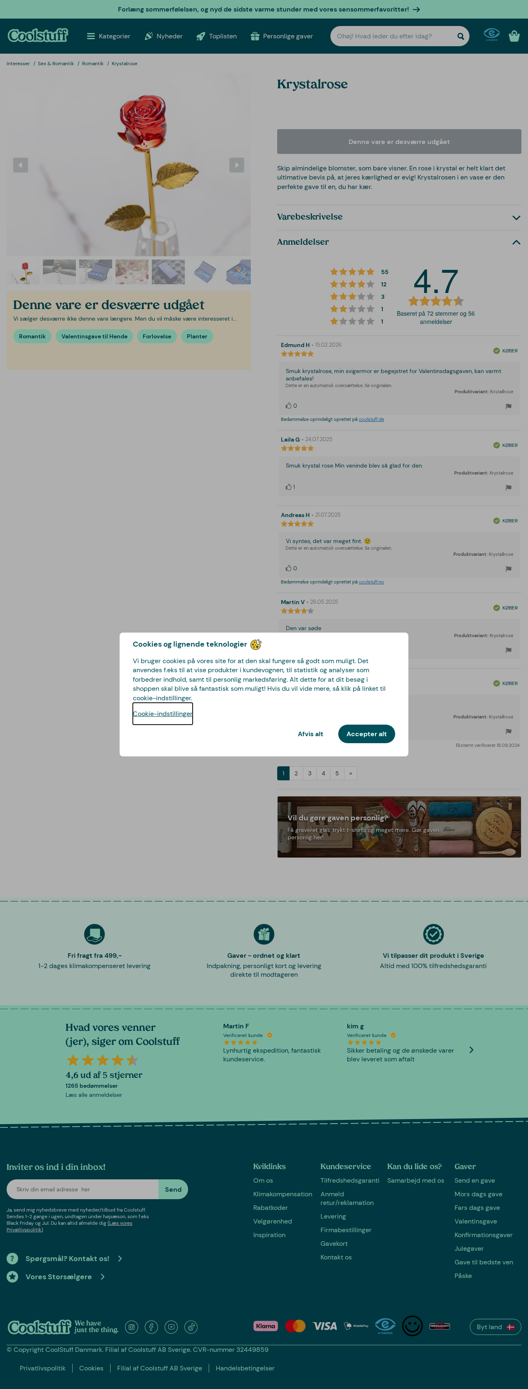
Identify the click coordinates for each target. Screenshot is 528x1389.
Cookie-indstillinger (163, 713)
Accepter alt (366, 734)
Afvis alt (310, 734)
